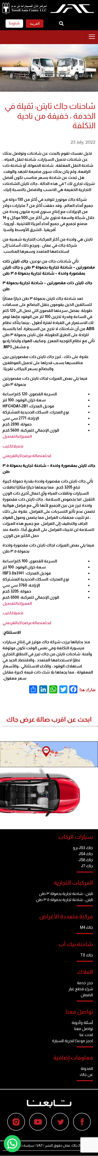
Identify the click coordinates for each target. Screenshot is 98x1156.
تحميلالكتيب (13, 446)
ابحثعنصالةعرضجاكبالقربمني (27, 456)
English (14, 23)
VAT (39, 1145)
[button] (61, 23)
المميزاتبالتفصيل (17, 436)
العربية (35, 23)
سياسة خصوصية (22, 1145)
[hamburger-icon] (91, 37)
